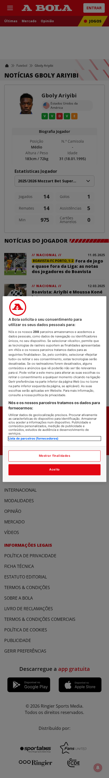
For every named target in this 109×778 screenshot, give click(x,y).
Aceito (54, 469)
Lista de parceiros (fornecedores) (33, 439)
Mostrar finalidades (54, 456)
